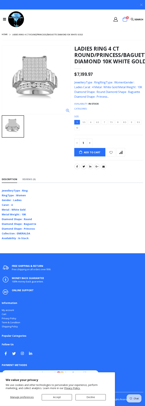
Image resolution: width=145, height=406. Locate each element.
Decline (90, 397)
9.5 (138, 122)
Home (5, 34)
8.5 (124, 122)
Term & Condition (11, 322)
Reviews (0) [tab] (29, 179)
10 (77, 127)
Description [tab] (9, 179)
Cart (4, 314)
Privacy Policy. (72, 388)
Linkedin (30, 353)
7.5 (111, 122)
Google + (97, 166)
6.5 (97, 122)
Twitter (83, 166)
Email (103, 166)
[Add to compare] (121, 152)
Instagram (22, 353)
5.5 (84, 122)
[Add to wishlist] (111, 152)
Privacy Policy (9, 318)
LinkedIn (90, 166)
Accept (57, 397)
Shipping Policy (10, 326)
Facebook (77, 166)
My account (8, 310)
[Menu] (4, 19)
